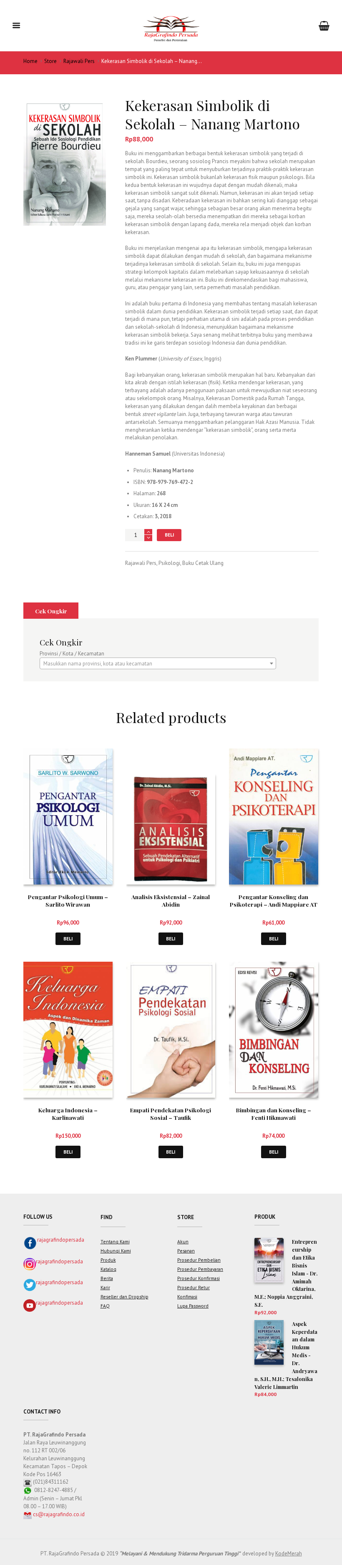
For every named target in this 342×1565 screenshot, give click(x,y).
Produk (108, 1260)
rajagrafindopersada (60, 1239)
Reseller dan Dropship (124, 1296)
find (107, 1217)
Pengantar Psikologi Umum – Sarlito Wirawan (68, 900)
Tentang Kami (115, 1241)
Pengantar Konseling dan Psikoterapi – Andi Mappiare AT (273, 900)
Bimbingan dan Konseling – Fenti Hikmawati (273, 1113)
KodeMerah (288, 1553)
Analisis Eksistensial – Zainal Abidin (170, 900)
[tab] (50, 610)
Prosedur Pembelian (199, 1260)
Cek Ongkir (51, 611)
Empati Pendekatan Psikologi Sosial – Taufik (170, 1113)
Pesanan (186, 1250)
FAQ (105, 1306)
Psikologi (169, 563)
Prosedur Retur (193, 1287)
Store (50, 61)
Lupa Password (193, 1306)
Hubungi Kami (116, 1250)
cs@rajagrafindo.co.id (59, 1514)
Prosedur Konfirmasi (198, 1278)
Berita (107, 1278)
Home (30, 61)
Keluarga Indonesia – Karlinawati (68, 1113)
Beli (169, 535)
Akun (183, 1241)
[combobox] (158, 663)
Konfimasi (187, 1296)
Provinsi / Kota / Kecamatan (72, 653)
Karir (105, 1287)
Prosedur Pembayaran (200, 1269)
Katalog (108, 1269)
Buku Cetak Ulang (203, 563)
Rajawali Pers (79, 61)
